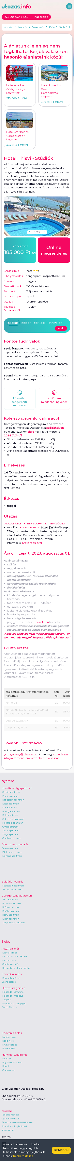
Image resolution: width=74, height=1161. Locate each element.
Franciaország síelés (14, 1054)
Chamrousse (8, 1070)
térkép (39, 323)
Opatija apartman (11, 838)
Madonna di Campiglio (14, 1003)
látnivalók (55, 323)
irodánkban (41, 622)
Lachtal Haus (9, 960)
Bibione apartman (12, 852)
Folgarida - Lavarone (12, 992)
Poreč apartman (10, 796)
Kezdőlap (9, 27)
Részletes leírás (23, 1155)
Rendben (61, 1150)
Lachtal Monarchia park (14, 956)
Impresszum (8, 1130)
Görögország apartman (17, 895)
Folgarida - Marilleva (12, 995)
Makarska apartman (12, 822)
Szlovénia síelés (12, 1032)
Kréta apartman (10, 907)
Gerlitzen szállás (10, 964)
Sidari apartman (10, 918)
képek (26, 323)
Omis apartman (10, 826)
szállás (13, 323)
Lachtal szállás (9, 952)
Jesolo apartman (10, 848)
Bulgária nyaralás (12, 881)
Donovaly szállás (10, 978)
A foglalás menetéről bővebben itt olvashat (31, 758)
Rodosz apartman (11, 903)
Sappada (6, 999)
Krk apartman (9, 807)
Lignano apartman (12, 856)
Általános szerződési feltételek (17, 1122)
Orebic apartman (11, 792)
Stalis (62, 27)
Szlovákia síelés (12, 974)
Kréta (52, 27)
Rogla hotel (8, 1040)
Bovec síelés (8, 1048)
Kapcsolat (7, 1111)
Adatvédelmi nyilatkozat (14, 1126)
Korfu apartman (10, 914)
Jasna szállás (9, 981)
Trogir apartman (10, 834)
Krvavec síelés (9, 1044)
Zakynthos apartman (13, 922)
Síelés (6, 941)
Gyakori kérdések (11, 1118)
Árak (61, 328)
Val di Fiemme (9, 1007)
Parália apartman (11, 911)
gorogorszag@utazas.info (20, 754)
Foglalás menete (10, 1114)
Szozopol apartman (12, 889)
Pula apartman (10, 815)
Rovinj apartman (11, 811)
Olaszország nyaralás (15, 844)
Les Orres (7, 1058)
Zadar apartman (10, 830)
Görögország (38, 27)
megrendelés (54, 250)
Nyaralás (22, 27)
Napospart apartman (13, 885)
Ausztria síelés (10, 948)
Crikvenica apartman (13, 819)
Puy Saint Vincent (12, 1062)
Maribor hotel (9, 1037)
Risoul (5, 1066)
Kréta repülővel (32, 542)
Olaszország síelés (13, 988)
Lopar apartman (10, 803)
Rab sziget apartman (13, 799)
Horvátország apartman (17, 788)
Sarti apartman (10, 899)
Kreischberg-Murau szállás (16, 968)
